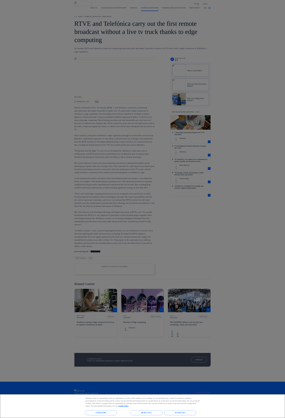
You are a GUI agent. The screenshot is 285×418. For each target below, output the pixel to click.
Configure (101, 413)
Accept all (180, 413)
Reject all (146, 413)
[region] (142, 406)
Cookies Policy (123, 406)
